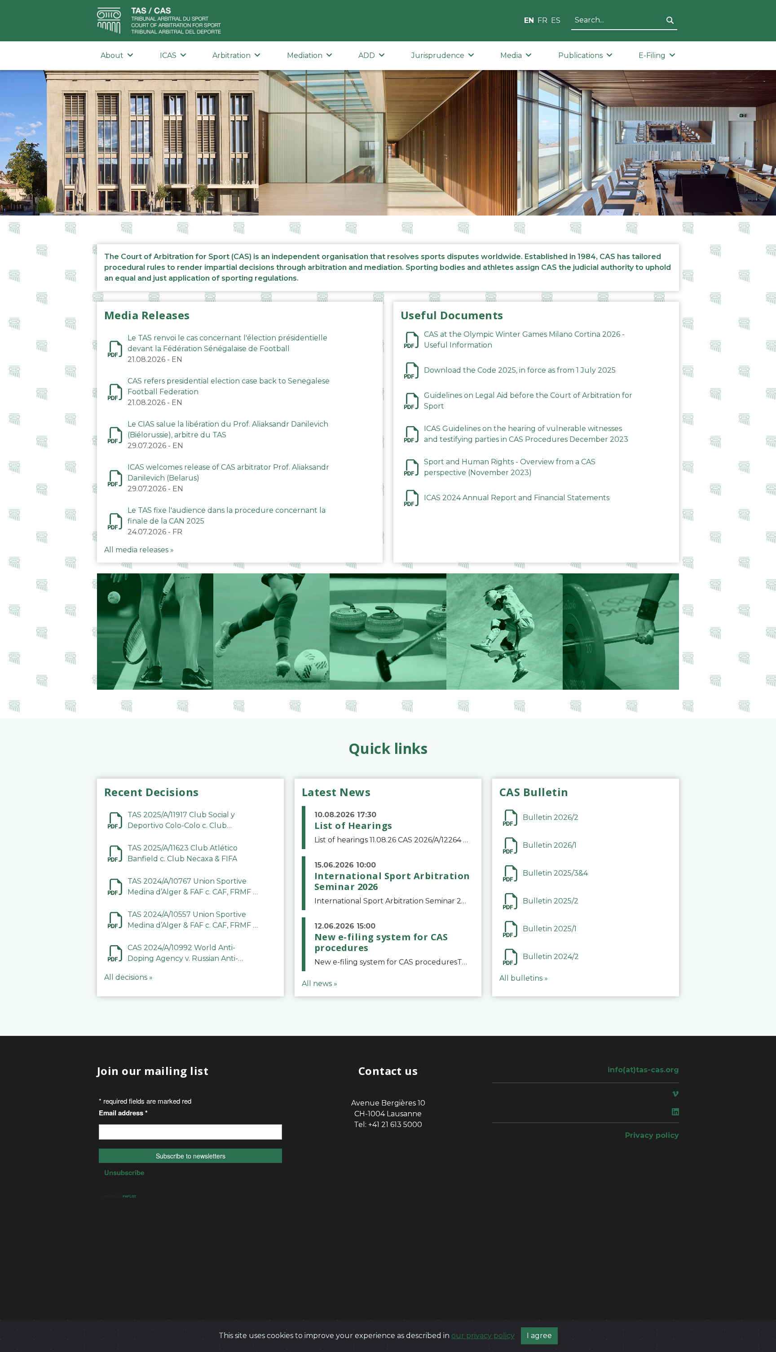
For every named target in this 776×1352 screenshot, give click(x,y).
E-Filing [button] (652, 55)
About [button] (112, 55)
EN (529, 20)
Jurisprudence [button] (437, 55)
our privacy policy (483, 1335)
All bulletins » (523, 978)
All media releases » (139, 550)
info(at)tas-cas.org (643, 1070)
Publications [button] (580, 55)
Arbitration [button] (231, 55)
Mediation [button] (304, 55)
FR (542, 20)
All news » (319, 983)
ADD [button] (366, 55)
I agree (539, 1335)
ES (555, 20)
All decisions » (128, 977)
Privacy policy (652, 1135)
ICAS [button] (168, 55)
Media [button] (511, 55)
